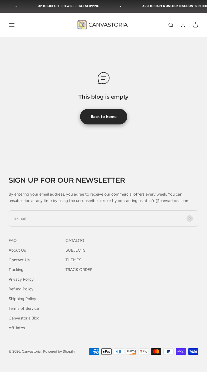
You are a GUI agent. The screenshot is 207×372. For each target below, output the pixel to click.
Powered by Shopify (59, 351)
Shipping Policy (22, 298)
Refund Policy (21, 289)
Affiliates (17, 327)
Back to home (103, 116)
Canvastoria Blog (24, 318)
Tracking (16, 269)
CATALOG (74, 240)
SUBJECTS (75, 250)
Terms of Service (24, 308)
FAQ (13, 240)
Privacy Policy (21, 279)
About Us (17, 250)
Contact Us (19, 260)
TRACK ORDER (78, 269)
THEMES (73, 260)
